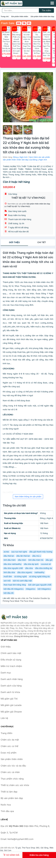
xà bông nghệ (20, 576)
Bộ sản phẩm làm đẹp (12, 798)
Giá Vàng (44, 847)
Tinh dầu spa (7, 811)
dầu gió (49, 560)
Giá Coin (7, 850)
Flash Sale (7, 23)
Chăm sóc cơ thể (9, 746)
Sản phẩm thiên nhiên (19, 16)
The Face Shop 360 (30, 847)
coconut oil (46, 564)
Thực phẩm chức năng (12, 778)
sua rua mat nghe (19, 551)
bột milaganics (44, 589)
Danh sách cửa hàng (11, 685)
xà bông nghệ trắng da (39, 576)
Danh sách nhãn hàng (12, 679)
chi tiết (41, 242)
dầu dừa (29, 568)
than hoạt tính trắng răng (15, 585)
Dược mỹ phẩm (8, 752)
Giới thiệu (14, 242)
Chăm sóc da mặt (10, 739)
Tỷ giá (18, 847)
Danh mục (6, 672)
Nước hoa (6, 804)
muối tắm (8, 576)
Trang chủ (5, 16)
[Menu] (52, 3)
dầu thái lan (9, 556)
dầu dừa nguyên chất (13, 568)
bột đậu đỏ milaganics (13, 589)
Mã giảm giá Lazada (11, 705)
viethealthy (39, 572)
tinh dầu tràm (9, 560)
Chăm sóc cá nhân (10, 772)
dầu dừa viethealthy (12, 564)
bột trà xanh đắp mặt (22, 580)
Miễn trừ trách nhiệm (11, 666)
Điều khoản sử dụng (11, 659)
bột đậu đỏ (8, 593)
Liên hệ (4, 718)
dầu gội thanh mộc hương (40, 551)
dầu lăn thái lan (23, 556)
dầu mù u (36, 556)
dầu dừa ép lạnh (31, 564)
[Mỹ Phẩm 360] (14, 617)
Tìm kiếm (46, 10)
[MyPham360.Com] (16, 3)
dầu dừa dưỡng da (43, 568)
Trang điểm (6, 733)
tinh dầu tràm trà (35, 560)
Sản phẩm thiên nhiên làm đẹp (42, 16)
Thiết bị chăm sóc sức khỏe (15, 785)
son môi (7, 580)
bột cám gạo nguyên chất (39, 585)
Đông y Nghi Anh (20, 157)
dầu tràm (22, 560)
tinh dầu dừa (9, 572)
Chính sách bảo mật (11, 653)
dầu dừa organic (24, 572)
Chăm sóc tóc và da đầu (13, 765)
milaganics (30, 589)
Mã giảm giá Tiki (9, 698)
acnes (6, 551)
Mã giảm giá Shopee (11, 711)
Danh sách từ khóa (10, 692)
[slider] (7, 130)
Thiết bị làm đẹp (9, 791)
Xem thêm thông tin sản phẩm (28, 496)
